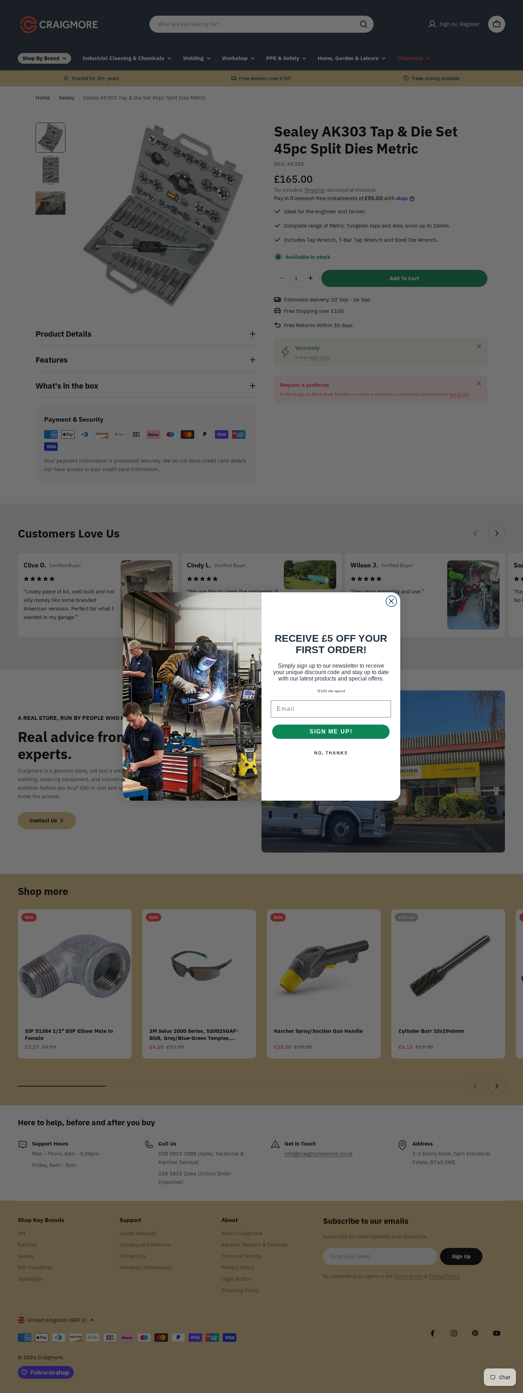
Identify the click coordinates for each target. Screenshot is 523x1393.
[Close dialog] (391, 601)
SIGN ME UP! (331, 731)
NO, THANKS (331, 753)
